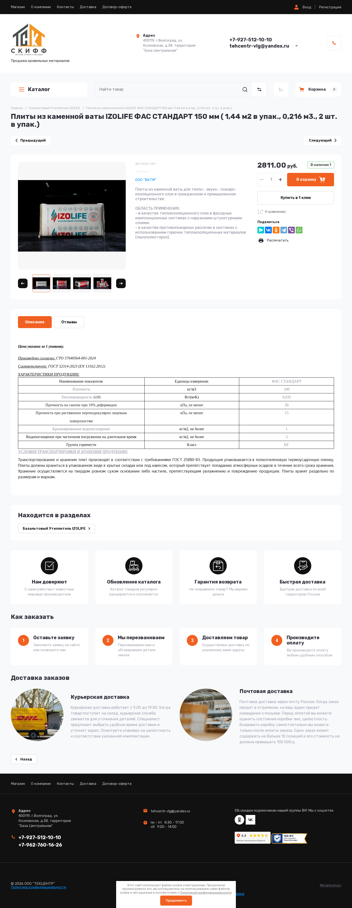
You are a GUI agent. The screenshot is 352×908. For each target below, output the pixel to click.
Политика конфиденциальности (38, 887)
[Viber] (291, 230)
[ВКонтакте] (268, 230)
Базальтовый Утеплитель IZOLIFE (54, 108)
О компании (41, 7)
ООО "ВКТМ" (145, 180)
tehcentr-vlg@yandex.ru (259, 46)
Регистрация (330, 7)
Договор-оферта (116, 7)
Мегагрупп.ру (330, 885)
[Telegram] (283, 230)
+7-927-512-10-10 (250, 40)
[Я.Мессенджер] (260, 230)
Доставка (88, 7)
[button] (302, 7)
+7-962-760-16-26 (40, 845)
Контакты (65, 7)
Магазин (18, 7)
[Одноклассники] (276, 230)
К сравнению (275, 212)
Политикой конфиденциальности (206, 892)
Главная (17, 108)
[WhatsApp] (299, 230)
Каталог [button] (39, 89)
